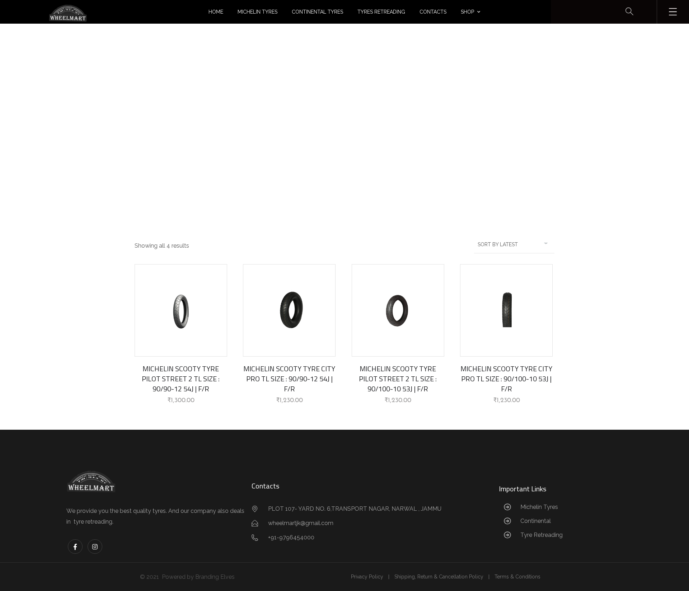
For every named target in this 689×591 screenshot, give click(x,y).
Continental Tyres (317, 12)
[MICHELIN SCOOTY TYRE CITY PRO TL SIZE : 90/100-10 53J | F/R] (506, 310)
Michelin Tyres (257, 12)
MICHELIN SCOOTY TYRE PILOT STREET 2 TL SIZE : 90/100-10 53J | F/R (398, 378)
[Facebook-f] (75, 546)
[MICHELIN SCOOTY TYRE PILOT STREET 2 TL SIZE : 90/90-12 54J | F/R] (181, 310)
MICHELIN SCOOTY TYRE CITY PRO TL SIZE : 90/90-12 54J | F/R (289, 378)
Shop (467, 12)
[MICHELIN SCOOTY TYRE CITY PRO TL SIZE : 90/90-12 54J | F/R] (289, 310)
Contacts (433, 12)
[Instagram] (95, 546)
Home (215, 12)
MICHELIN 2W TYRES (342, 127)
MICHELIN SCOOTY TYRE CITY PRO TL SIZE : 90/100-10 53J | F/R (506, 378)
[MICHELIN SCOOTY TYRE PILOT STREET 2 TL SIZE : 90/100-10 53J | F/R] (398, 310)
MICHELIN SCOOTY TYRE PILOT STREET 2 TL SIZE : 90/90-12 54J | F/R (181, 378)
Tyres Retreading (381, 12)
